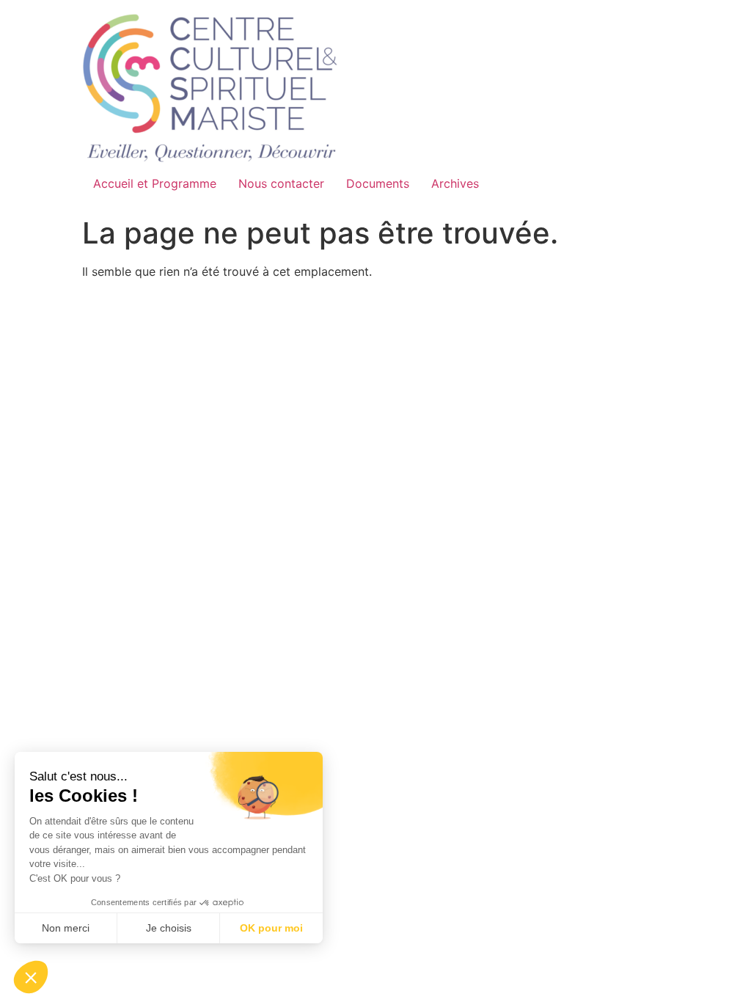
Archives (455, 183)
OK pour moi (271, 928)
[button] (30, 977)
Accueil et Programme (154, 183)
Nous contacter (281, 183)
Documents (377, 183)
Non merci (65, 928)
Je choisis (168, 928)
